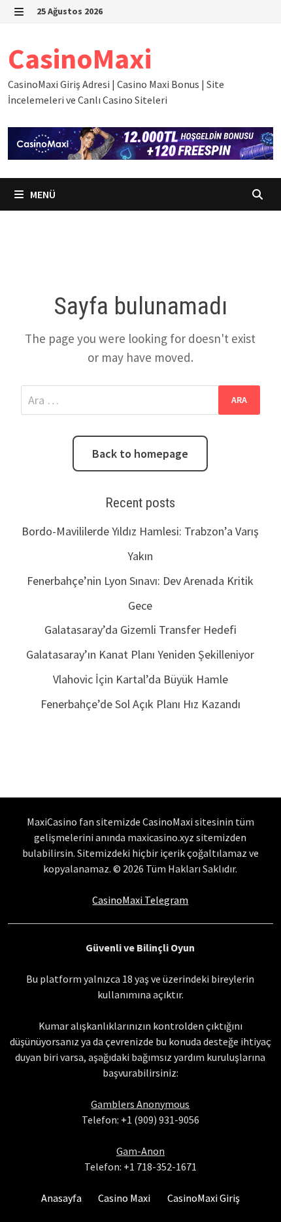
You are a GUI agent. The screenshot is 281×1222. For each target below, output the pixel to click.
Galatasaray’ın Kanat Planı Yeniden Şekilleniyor (140, 654)
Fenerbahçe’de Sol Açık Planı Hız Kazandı (140, 703)
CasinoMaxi (80, 58)
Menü (42, 194)
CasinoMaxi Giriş (203, 1197)
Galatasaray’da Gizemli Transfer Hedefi (140, 629)
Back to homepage (140, 453)
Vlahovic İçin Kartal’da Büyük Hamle (140, 679)
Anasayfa (61, 1197)
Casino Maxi (124, 1197)
